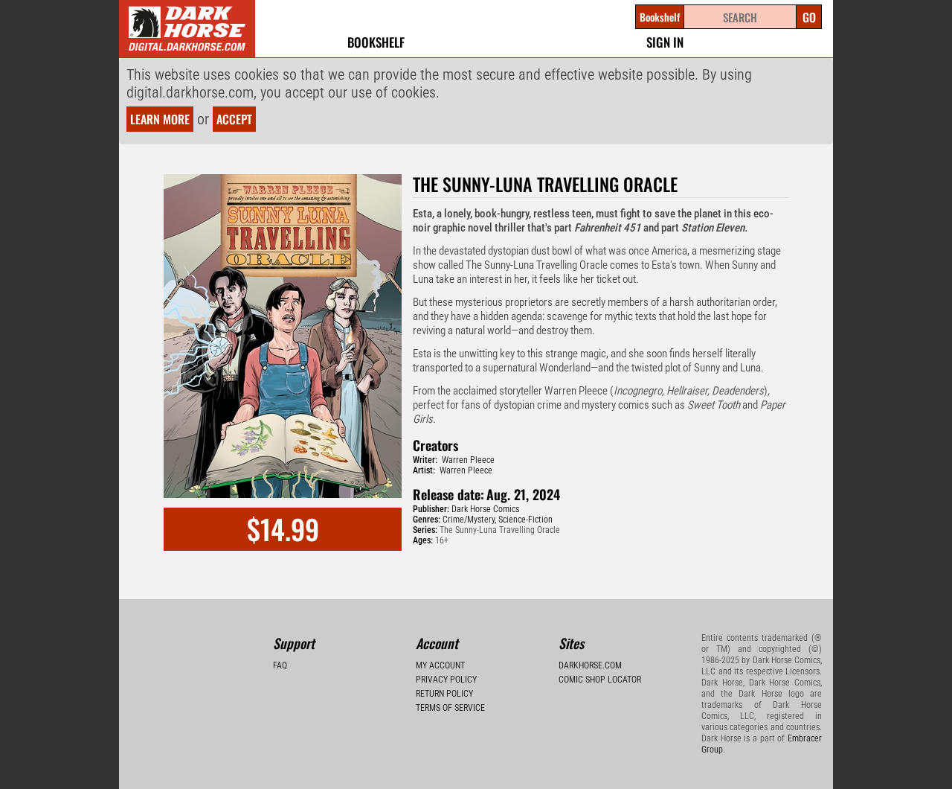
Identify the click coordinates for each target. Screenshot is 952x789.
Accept (234, 119)
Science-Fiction (525, 519)
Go (809, 17)
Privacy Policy (446, 679)
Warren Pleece (468, 460)
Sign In (665, 42)
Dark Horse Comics (485, 509)
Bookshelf (376, 42)
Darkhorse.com (590, 665)
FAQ (280, 665)
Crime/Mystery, (469, 519)
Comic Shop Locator (600, 679)
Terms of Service (450, 708)
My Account (440, 665)
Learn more (160, 119)
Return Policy (444, 694)
